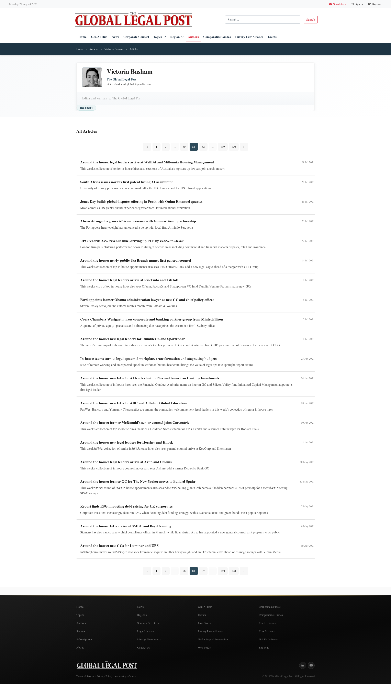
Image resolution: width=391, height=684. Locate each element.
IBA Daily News (268, 639)
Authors (193, 36)
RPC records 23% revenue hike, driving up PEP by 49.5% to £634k (132, 240)
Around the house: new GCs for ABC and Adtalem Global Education (133, 402)
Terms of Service (85, 676)
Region (175, 36)
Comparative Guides (217, 36)
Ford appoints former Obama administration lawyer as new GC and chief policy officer (147, 299)
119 (223, 147)
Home (82, 36)
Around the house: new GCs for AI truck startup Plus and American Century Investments (149, 378)
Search (310, 19)
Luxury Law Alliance (249, 36)
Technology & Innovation (213, 639)
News (115, 36)
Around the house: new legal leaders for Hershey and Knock (126, 442)
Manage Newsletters (149, 639)
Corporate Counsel (136, 36)
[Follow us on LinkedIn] (302, 665)
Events (272, 36)
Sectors (80, 631)
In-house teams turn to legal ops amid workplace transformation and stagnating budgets (148, 358)
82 (203, 147)
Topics (157, 36)
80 (184, 147)
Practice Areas (267, 623)
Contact (132, 676)
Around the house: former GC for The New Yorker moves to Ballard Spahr (138, 481)
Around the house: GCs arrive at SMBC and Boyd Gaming (125, 526)
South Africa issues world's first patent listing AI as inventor (126, 181)
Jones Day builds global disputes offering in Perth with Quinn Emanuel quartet (141, 201)
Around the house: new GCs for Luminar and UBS (119, 545)
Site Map (264, 647)
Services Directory (148, 623)
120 (234, 147)
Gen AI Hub (99, 36)
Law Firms (204, 623)
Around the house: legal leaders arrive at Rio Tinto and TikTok (129, 279)
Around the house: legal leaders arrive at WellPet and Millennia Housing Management (147, 162)
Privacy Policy (104, 676)
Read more (86, 107)
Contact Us (143, 647)
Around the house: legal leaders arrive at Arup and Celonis (126, 461)
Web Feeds (204, 647)
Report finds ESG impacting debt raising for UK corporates (126, 506)
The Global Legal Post (121, 79)
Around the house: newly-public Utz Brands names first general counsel (135, 260)
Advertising (120, 676)
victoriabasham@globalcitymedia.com (129, 84)
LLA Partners (267, 631)
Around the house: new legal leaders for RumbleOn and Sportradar (132, 338)
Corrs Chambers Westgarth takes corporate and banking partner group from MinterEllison (151, 319)
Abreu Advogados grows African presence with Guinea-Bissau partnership (138, 221)
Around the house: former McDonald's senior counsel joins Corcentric (134, 422)
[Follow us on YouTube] (311, 665)
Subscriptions (84, 639)
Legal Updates (145, 631)
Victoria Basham (113, 49)
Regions (142, 615)
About (80, 647)
